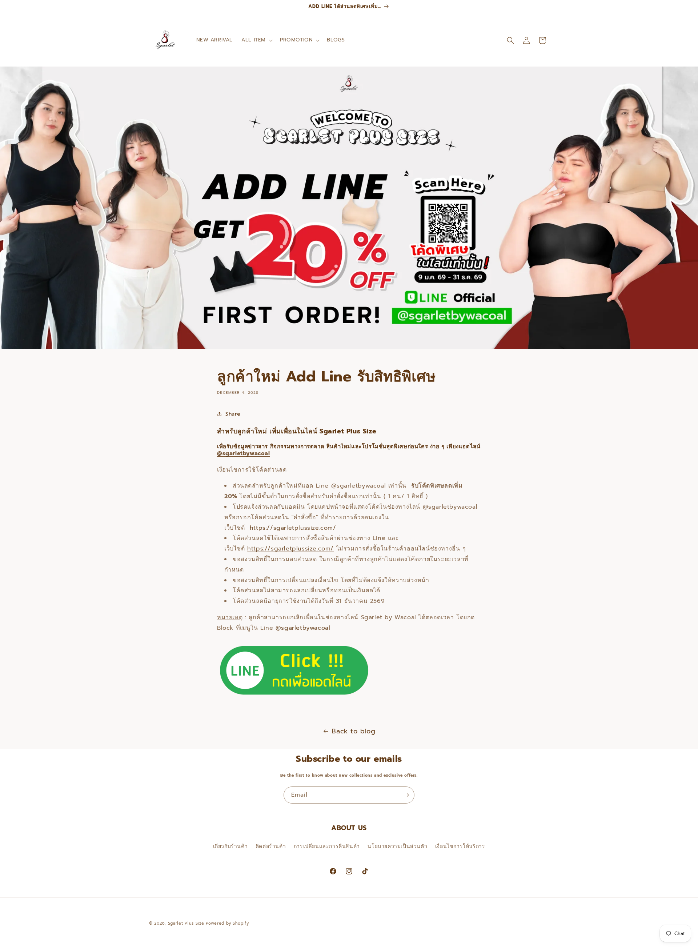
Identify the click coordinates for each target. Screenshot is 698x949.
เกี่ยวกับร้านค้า (230, 846)
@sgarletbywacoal (243, 453)
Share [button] (233, 414)
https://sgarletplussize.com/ (293, 528)
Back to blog (353, 731)
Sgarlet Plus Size (186, 923)
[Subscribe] (406, 795)
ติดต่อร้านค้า (271, 846)
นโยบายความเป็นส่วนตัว (397, 846)
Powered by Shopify (227, 923)
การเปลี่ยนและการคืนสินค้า (327, 846)
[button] (256, 40)
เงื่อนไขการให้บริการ (460, 846)
